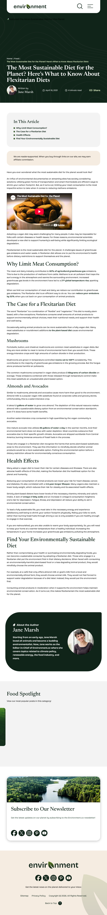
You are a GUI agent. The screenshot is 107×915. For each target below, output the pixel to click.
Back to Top (51, 903)
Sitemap (24, 896)
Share (96, 90)
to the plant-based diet (60, 330)
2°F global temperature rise (75, 280)
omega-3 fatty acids (32, 497)
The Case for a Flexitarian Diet (31, 131)
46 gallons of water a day (52, 428)
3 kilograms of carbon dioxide (81, 372)
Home (9, 58)
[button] (90, 6)
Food (16, 58)
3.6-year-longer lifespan (57, 484)
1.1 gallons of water (23, 405)
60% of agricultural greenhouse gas (67, 271)
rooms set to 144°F (64, 360)
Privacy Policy (39, 896)
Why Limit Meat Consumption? (31, 128)
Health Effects (23, 135)
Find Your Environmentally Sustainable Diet (38, 138)
